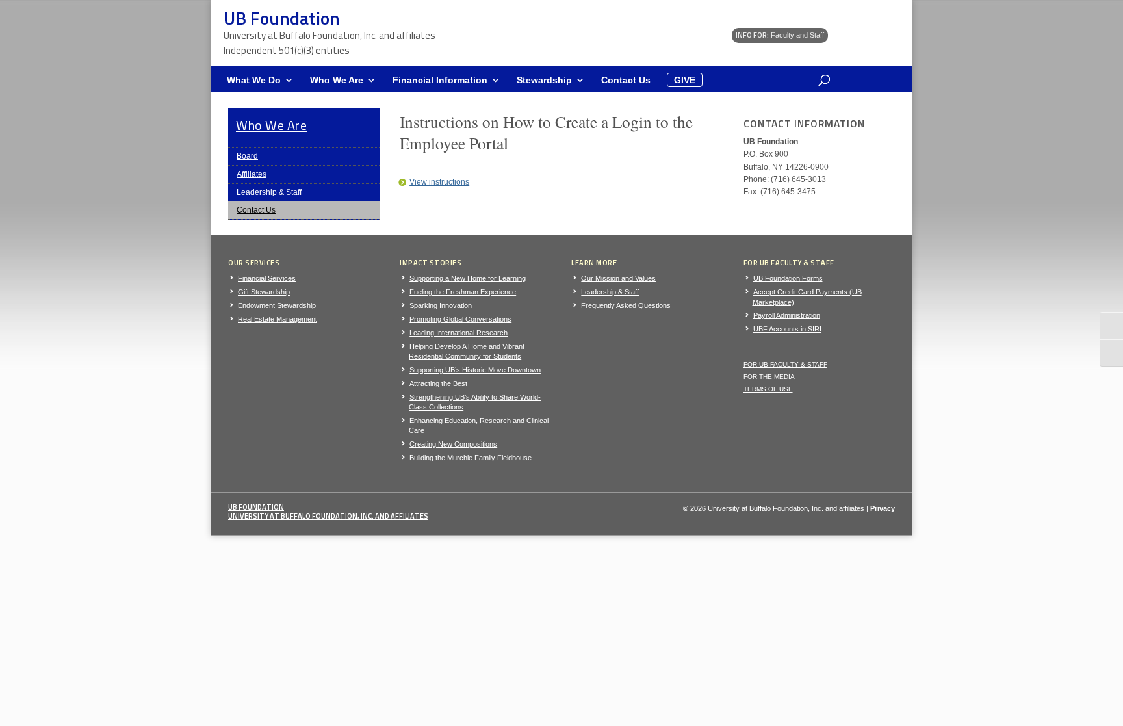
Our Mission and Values (618, 278)
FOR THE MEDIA (769, 376)
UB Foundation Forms (788, 278)
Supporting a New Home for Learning (467, 278)
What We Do (254, 80)
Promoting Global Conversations (460, 319)
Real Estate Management (277, 319)
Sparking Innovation (440, 305)
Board (247, 156)
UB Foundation (256, 507)
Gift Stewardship (264, 292)
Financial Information (440, 80)
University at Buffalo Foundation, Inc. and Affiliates (328, 516)
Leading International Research (458, 333)
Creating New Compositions (453, 444)
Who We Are (336, 80)
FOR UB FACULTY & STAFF (785, 364)
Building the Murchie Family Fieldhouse (470, 457)
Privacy (882, 508)
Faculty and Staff (780, 35)
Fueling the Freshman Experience (462, 292)
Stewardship (544, 80)
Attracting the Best (438, 383)
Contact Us (626, 80)
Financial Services (267, 278)
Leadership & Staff (269, 192)
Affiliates (251, 174)
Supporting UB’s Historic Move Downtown (475, 370)
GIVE (684, 80)
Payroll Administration (786, 315)
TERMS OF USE (768, 389)
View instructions (439, 182)
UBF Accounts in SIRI (787, 329)
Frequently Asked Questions (626, 305)
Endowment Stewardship (277, 305)
